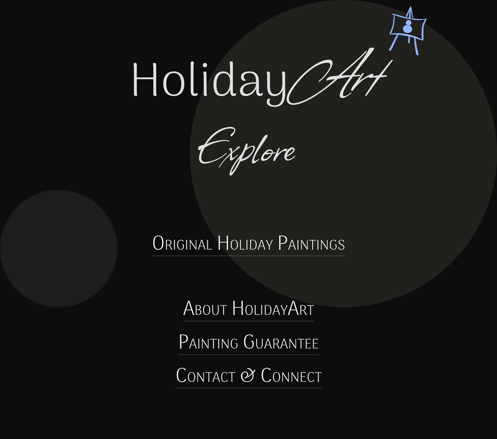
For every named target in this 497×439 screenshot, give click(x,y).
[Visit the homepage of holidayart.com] (258, 52)
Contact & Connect (249, 377)
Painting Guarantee (248, 343)
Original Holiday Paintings (248, 244)
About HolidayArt (248, 310)
